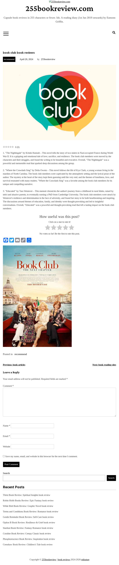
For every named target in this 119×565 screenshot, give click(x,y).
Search (6, 473)
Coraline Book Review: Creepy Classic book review (27, 533)
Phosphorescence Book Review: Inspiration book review (29, 539)
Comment (8, 386)
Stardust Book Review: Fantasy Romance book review (28, 528)
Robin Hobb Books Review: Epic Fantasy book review (28, 500)
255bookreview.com (59, 8)
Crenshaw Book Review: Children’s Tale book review (28, 544)
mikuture (85, 559)
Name (6, 425)
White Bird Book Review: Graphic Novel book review (28, 506)
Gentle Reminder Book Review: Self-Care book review (28, 517)
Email (6, 436)
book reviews (64, 559)
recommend (9, 59)
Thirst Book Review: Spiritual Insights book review (26, 495)
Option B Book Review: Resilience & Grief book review (29, 522)
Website (6, 446)
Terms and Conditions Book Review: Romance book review (30, 511)
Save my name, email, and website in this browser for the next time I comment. (41, 456)
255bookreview (48, 59)
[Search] (113, 32)
